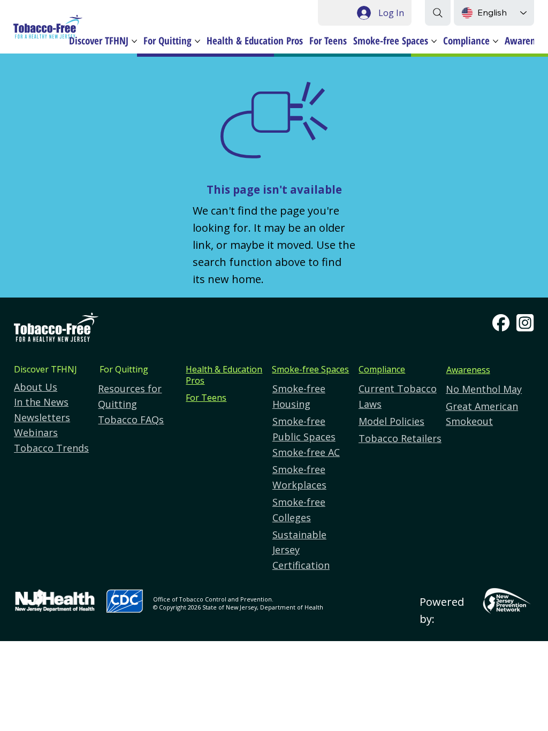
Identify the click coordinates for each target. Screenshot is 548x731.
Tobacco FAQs (131, 419)
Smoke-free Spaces (310, 369)
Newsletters (42, 417)
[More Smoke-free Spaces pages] (434, 41)
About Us (35, 386)
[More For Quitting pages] (197, 41)
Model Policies (391, 421)
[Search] (438, 13)
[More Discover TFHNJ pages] (134, 41)
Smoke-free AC (306, 452)
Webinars (36, 432)
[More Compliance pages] (495, 41)
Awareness (468, 370)
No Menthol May (484, 389)
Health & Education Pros (224, 374)
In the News (41, 401)
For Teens (206, 397)
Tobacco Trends (51, 447)
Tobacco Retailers (400, 438)
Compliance (382, 369)
